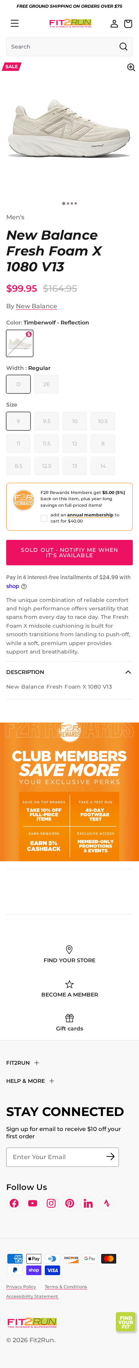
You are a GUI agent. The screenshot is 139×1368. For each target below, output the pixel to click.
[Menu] (14, 23)
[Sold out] (19, 343)
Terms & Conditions (66, 1286)
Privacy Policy (21, 1286)
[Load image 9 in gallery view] (69, 128)
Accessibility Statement (32, 1296)
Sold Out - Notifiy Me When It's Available (69, 552)
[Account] (114, 23)
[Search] (31, 23)
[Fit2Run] (70, 23)
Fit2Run (41, 1340)
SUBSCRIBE (110, 1157)
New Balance (36, 306)
